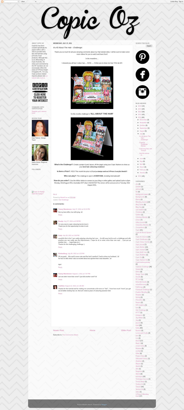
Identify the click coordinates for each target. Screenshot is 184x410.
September (144, 128)
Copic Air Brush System (143, 232)
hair (137, 307)
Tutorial (138, 386)
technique (139, 376)
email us (42, 78)
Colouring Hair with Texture (145, 149)
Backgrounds (140, 197)
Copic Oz (139, 257)
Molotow (138, 348)
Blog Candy (139, 204)
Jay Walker (139, 317)
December (143, 120)
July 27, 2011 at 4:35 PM (72, 221)
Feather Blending (141, 292)
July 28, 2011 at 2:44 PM (71, 235)
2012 (140, 114)
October (143, 125)
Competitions (140, 227)
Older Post (126, 330)
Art (137, 192)
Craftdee (61, 286)
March (142, 167)
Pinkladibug (62, 253)
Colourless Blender (142, 225)
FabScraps (139, 287)
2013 (140, 112)
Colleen (138, 214)
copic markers (140, 249)
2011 (140, 117)
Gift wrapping (140, 305)
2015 (140, 106)
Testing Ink (139, 384)
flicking (138, 297)
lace (137, 335)
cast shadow (140, 209)
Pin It (55, 194)
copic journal (140, 244)
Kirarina (138, 330)
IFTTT (138, 312)
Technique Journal (142, 379)
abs (137, 184)
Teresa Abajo (140, 381)
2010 (140, 176)
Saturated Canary (142, 358)
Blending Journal (141, 202)
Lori (137, 338)
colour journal (140, 222)
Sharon (138, 363)
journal (138, 323)
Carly (60, 235)
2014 (140, 109)
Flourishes (139, 300)
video (137, 392)
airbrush (138, 189)
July (141, 134)
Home (92, 330)
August (142, 131)
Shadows (139, 361)
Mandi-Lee (64, 197)
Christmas (139, 212)
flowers (138, 302)
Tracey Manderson (65, 209)
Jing (137, 320)
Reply (60, 215)
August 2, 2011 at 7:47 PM (81, 274)
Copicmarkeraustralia (143, 262)
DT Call (138, 279)
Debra (138, 272)
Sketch (138, 366)
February (143, 170)
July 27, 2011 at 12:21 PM (81, 209)
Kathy (137, 328)
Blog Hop (139, 207)
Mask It (138, 343)
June (141, 158)
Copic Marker (140, 247)
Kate (137, 325)
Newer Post (58, 330)
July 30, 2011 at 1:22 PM (76, 253)
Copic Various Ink (141, 260)
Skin (137, 369)
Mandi (138, 341)
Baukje (60, 221)
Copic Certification (142, 239)
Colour (138, 220)
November (143, 122)
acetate (138, 186)
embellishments (141, 284)
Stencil (138, 374)
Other (137, 353)
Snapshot (139, 371)
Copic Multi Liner (141, 252)
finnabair (139, 295)
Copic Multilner (141, 255)
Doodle (138, 277)
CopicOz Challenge (142, 267)
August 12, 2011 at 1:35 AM (74, 286)
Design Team (140, 274)
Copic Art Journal (141, 237)
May (141, 161)
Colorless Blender (142, 217)
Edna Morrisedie (141, 282)
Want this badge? (38, 194)
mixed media (140, 346)
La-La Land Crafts (142, 333)
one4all (138, 351)
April (141, 164)
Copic (137, 230)
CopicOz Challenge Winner (143, 144)
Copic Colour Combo (143, 242)
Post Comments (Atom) (70, 335)
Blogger (104, 404)
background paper (142, 194)
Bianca (138, 199)
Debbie (138, 269)
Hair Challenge (64, 200)
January (143, 172)
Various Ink (139, 389)
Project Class (140, 356)
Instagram (139, 315)
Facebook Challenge (143, 289)
